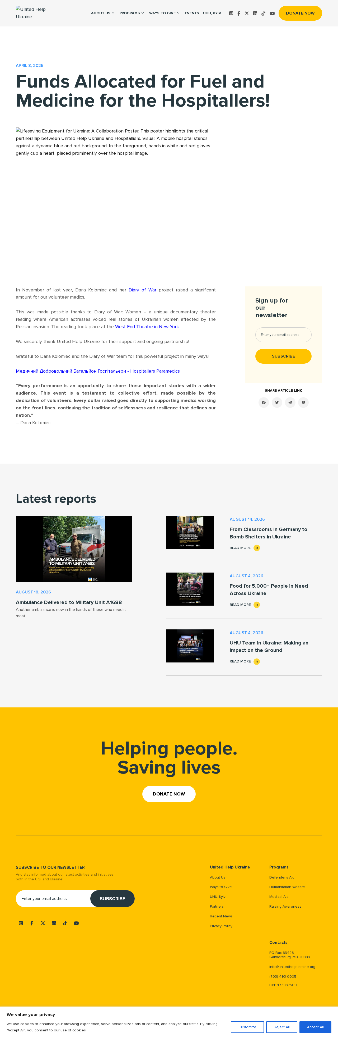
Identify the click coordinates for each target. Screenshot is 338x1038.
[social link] (231, 13)
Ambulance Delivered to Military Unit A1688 (69, 602)
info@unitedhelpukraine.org (292, 966)
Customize (247, 1027)
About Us (217, 877)
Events (192, 13)
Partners (217, 906)
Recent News (221, 916)
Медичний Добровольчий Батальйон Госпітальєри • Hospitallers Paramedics (98, 371)
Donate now (300, 13)
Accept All (315, 1027)
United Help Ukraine (230, 867)
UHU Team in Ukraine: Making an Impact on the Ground (269, 646)
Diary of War (142, 290)
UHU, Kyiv (212, 13)
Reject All (282, 1027)
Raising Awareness (285, 906)
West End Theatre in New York (147, 327)
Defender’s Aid (281, 877)
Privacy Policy (221, 926)
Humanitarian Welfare (287, 887)
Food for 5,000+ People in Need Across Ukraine (269, 590)
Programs (130, 13)
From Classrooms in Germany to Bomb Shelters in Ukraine (268, 533)
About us (100, 13)
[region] (169, 1022)
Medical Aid (279, 896)
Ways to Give (162, 13)
